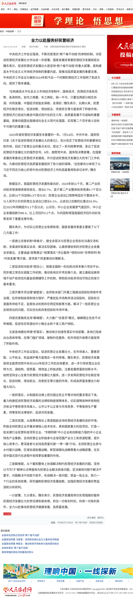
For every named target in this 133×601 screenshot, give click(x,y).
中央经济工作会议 (65, 523)
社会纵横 (45, 9)
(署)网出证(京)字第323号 (107, 593)
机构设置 (61, 581)
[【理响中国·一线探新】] (120, 158)
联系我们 (119, 581)
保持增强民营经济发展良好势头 (17, 552)
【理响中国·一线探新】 (120, 172)
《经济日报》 (34, 47)
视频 (101, 9)
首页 (3, 9)
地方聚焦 (66, 9)
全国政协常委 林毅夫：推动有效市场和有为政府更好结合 (30, 544)
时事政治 (24, 9)
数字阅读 (86, 9)
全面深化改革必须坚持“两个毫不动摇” (21, 535)
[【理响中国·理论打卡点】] (120, 180)
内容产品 (80, 581)
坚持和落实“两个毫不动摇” (15, 548)
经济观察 (34, 9)
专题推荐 (116, 115)
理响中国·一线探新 (119, 121)
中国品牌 (10, 31)
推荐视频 (116, 153)
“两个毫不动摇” (81, 523)
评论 (95, 9)
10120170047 (70, 593)
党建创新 (76, 9)
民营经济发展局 (96, 523)
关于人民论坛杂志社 (17, 581)
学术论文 (120, 9)
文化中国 (55, 9)
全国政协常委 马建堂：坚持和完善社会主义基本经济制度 (30, 539)
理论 (16, 9)
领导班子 (41, 581)
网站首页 (23, 3)
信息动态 (99, 581)
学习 (9, 9)
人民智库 (110, 9)
